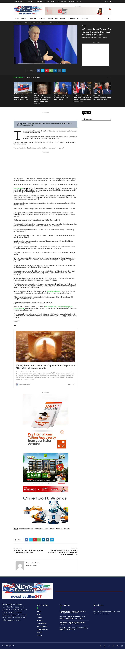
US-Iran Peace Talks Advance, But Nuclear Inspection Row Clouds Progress (62, 97)
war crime (66, 528)
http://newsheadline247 (31, 565)
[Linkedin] (55, 70)
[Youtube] (110, 1)
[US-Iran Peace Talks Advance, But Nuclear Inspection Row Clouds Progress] (62, 88)
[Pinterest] (47, 70)
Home (15, 22)
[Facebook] (100, 1)
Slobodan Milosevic (53, 291)
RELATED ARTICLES (19, 77)
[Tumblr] (59, 70)
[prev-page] (108, 77)
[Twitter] (105, 1)
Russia (46, 528)
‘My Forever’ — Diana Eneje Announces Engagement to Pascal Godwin (72, 623)
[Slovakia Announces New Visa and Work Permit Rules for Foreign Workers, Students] (23, 88)
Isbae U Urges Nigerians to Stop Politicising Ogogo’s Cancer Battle (74, 628)
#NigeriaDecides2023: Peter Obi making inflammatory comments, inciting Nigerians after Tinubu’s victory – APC (62, 552)
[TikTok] (109, 646)
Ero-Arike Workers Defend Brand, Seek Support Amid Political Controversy (72, 617)
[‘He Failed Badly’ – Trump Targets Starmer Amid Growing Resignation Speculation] (102, 88)
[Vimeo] (108, 1)
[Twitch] (113, 646)
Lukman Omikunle (88, 37)
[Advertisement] (95, 55)
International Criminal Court (26, 528)
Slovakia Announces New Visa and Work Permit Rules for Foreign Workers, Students (22, 97)
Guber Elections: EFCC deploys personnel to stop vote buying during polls (28, 551)
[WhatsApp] (51, 70)
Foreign (20, 22)
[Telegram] (64, 70)
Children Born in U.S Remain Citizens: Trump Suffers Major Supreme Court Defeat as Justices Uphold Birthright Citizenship (42, 99)
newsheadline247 (39, 528)
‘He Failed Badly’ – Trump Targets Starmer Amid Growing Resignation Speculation (102, 97)
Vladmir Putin (59, 528)
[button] (109, 18)
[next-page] (110, 77)
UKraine (52, 528)
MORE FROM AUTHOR (33, 77)
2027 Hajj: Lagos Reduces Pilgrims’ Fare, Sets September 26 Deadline (73, 612)
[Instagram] (103, 1)
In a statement (18, 188)
